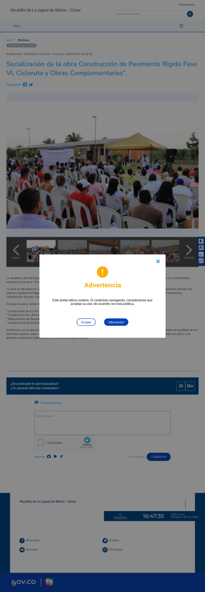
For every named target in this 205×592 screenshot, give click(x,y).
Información (116, 322)
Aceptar (86, 322)
